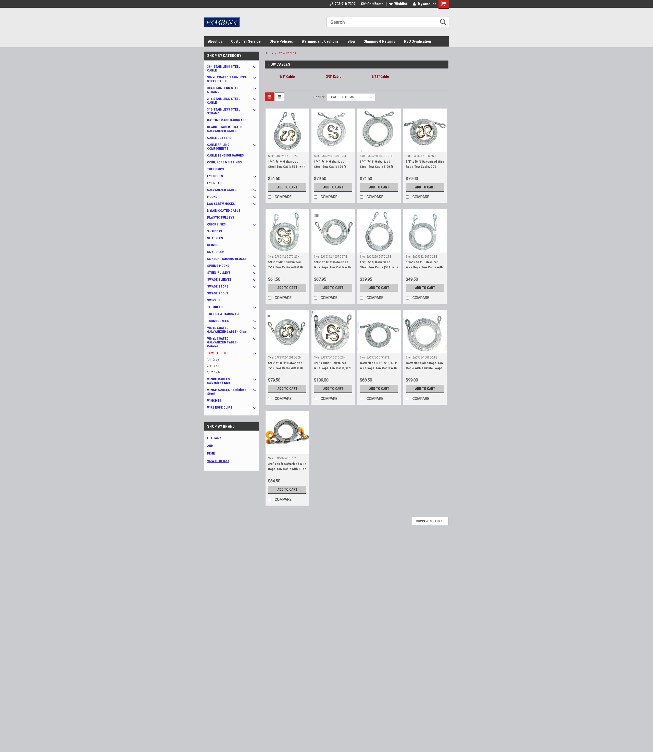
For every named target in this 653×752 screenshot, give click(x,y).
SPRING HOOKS (218, 266)
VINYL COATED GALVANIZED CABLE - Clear (227, 329)
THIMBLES (215, 307)
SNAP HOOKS (217, 252)
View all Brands (218, 461)
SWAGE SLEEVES (219, 279)
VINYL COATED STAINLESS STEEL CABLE (226, 79)
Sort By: (319, 97)
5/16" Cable (213, 372)
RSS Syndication (417, 41)
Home (269, 53)
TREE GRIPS (215, 169)
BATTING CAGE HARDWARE (226, 120)
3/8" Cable (213, 366)
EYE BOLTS (215, 176)
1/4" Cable (213, 359)
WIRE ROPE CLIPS (219, 407)
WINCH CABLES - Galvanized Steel (219, 381)
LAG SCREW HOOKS (221, 204)
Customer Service (246, 41)
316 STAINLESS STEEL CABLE (223, 100)
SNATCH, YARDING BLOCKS (227, 259)
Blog (351, 41)
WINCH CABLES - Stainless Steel (226, 392)
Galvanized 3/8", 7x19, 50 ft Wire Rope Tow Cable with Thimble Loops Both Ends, (378, 368)
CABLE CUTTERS (219, 138)
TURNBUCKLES (218, 321)
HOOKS (212, 197)
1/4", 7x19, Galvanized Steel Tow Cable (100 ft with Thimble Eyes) (376, 167)
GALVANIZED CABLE (221, 190)
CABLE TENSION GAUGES (225, 155)
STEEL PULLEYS (219, 272)
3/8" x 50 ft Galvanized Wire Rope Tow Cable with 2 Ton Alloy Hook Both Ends (287, 469)
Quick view (287, 148)
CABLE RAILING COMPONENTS (218, 146)
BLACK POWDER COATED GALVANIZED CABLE (224, 129)
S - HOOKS (214, 231)
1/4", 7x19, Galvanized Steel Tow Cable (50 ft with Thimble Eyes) (379, 267)
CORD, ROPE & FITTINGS (224, 162)
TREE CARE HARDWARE (223, 314)
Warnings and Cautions (320, 41)
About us (215, 41)
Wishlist (400, 4)
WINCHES (214, 400)
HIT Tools (214, 438)
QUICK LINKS (216, 224)
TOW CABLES (216, 353)
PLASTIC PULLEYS (220, 217)
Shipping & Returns (379, 41)
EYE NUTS (214, 183)
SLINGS (212, 245)
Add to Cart (287, 187)
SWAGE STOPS (218, 286)
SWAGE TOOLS (217, 293)
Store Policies (281, 41)
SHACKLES (215, 238)
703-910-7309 (345, 4)
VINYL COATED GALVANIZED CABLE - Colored (222, 342)
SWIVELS (213, 300)
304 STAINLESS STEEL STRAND (223, 90)
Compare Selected (430, 521)
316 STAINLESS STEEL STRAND (223, 111)
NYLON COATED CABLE (223, 210)
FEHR (211, 453)
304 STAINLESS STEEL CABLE (223, 68)
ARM (210, 446)
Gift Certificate (372, 4)
